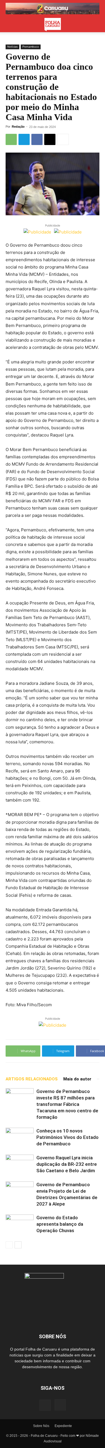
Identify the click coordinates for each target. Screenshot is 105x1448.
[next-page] (18, 1244)
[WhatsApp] (11, 139)
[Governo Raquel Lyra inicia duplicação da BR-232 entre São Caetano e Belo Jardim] (20, 1164)
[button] (9, 24)
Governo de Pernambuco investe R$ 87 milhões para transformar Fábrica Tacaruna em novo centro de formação (67, 1104)
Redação (18, 126)
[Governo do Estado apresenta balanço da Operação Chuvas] (20, 1224)
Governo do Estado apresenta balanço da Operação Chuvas (59, 1224)
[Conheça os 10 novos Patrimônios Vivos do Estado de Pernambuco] (20, 1137)
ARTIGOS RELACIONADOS (32, 1079)
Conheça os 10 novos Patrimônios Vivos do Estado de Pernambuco (67, 1137)
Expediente (63, 1426)
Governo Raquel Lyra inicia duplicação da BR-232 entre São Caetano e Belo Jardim (66, 1164)
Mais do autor (77, 1079)
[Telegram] (24, 139)
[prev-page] (9, 1244)
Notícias (12, 46)
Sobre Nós (41, 1426)
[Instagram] (60, 1404)
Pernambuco (30, 46)
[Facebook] (37, 139)
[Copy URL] (49, 139)
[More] (63, 139)
